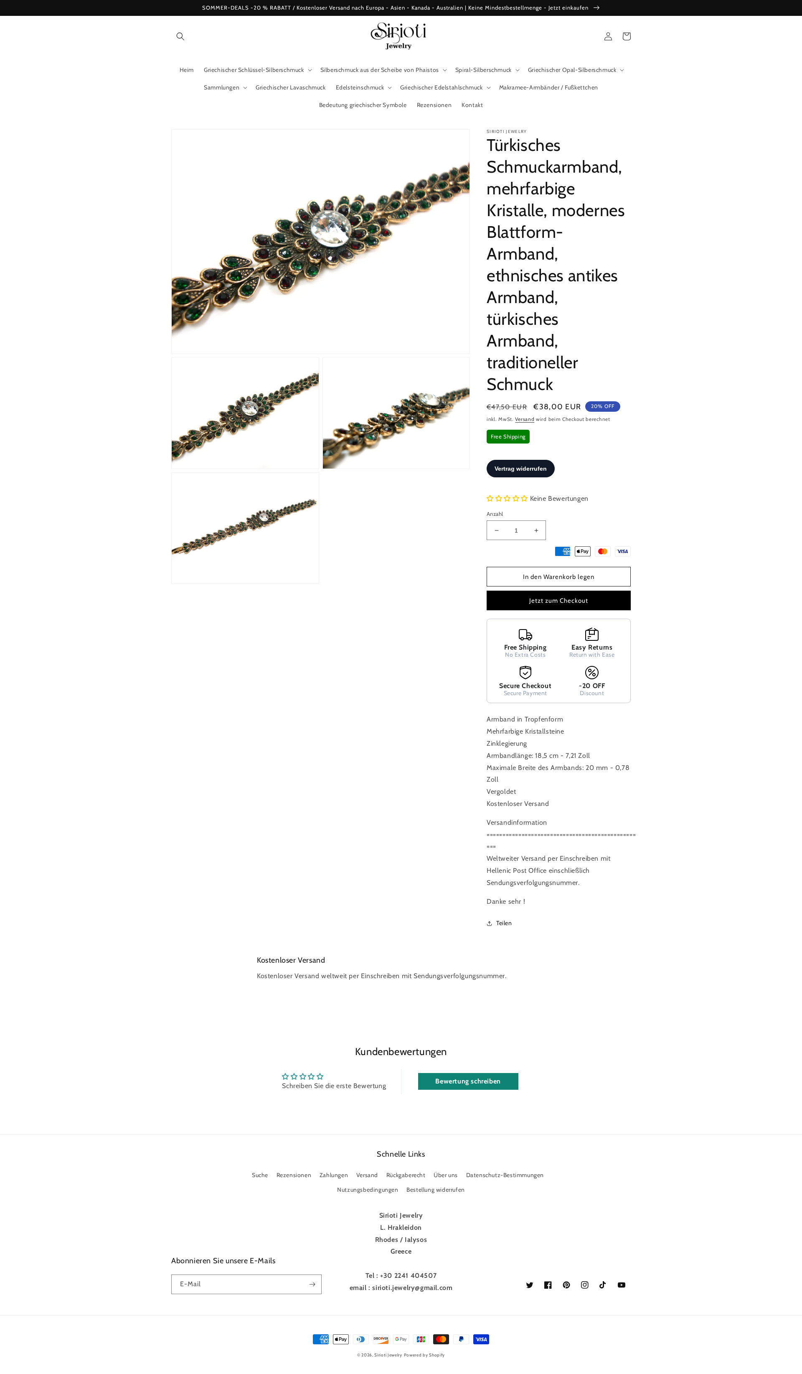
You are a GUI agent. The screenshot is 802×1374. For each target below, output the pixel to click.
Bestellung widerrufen (435, 1189)
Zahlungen (334, 1175)
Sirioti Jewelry (388, 1355)
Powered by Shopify (424, 1355)
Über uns (446, 1175)
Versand (524, 419)
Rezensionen (294, 1175)
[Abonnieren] (312, 1284)
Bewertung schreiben (467, 1081)
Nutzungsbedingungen (367, 1189)
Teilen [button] (504, 923)
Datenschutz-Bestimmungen (505, 1175)
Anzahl (495, 513)
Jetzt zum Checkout (558, 600)
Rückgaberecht (406, 1175)
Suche (260, 1175)
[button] (180, 36)
